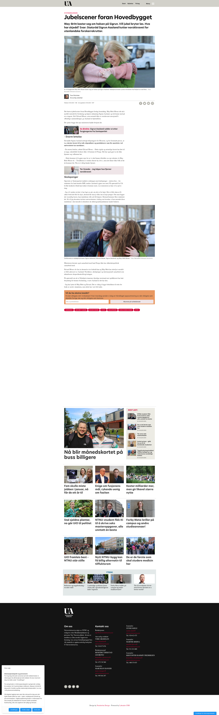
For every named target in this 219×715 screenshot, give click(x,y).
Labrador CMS (124, 705)
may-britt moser (81, 310)
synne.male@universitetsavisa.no (133, 631)
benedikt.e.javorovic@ (103, 657)
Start (124, 4)
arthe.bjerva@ (133, 644)
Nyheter (130, 4)
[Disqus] (109, 340)
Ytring (137, 4)
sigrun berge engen (126, 310)
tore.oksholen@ (100, 641)
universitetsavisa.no (102, 644)
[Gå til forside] (68, 3)
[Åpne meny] (153, 3)
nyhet (103, 310)
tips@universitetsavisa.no (104, 632)
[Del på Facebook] (140, 103)
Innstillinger (14, 709)
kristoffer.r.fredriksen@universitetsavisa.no (134, 659)
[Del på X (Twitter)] (144, 103)
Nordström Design (103, 705)
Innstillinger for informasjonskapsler (205, 713)
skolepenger (112, 310)
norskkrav (69, 310)
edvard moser (93, 310)
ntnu (137, 310)
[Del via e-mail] (148, 103)
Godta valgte (26, 709)
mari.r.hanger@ (100, 671)
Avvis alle (37, 709)
